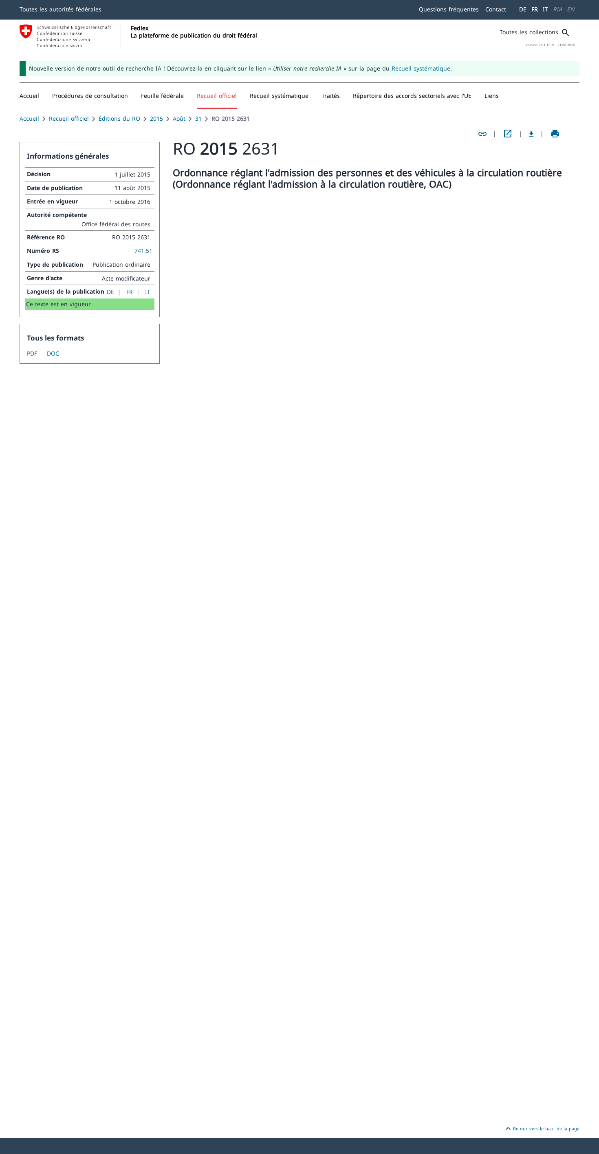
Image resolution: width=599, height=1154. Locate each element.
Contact (495, 9)
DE (522, 9)
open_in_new (508, 134)
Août (179, 118)
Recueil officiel (69, 118)
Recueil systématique (421, 68)
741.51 (143, 250)
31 (198, 118)
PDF (32, 353)
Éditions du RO (119, 118)
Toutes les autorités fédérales (60, 9)
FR (534, 9)
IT (545, 9)
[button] (90, 96)
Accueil (29, 118)
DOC (53, 353)
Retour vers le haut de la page (541, 1129)
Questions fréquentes (449, 9)
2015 (156, 118)
